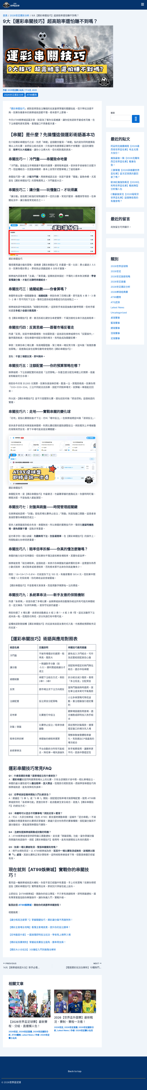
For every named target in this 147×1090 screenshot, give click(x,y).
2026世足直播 (25, 1031)
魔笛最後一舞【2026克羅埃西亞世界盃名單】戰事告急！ (125, 161)
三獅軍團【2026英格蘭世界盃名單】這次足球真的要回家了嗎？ (125, 173)
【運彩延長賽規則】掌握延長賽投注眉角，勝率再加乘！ (37, 942)
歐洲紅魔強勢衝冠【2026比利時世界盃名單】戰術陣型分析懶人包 (125, 185)
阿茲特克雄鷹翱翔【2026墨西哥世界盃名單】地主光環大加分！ (125, 149)
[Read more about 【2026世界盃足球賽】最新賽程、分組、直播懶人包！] (30, 1003)
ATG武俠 (115, 302)
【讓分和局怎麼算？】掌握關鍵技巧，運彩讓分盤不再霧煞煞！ (41, 919)
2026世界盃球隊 (119, 266)
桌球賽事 (115, 317)
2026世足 (13, 1031)
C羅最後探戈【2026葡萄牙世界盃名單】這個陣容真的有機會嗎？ (125, 197)
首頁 (5, 15)
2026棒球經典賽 (119, 292)
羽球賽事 (115, 333)
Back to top (73, 1071)
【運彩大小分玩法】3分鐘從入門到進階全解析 (32, 949)
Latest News (28, 1035)
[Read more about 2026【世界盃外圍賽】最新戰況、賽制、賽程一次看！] (75, 1001)
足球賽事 (115, 338)
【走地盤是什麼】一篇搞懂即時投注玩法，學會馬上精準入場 (40, 934)
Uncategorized (119, 312)
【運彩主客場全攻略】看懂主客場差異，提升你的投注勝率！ (40, 927)
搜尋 (113, 113)
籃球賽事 (115, 322)
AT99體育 (32, 94)
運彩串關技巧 (18, 108)
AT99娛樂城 (25, 904)
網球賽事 (115, 328)
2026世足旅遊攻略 (120, 276)
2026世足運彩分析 (19, 15)
